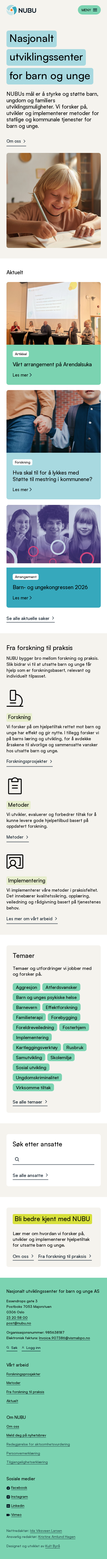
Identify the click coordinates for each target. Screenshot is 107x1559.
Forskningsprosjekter (27, 761)
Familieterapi (29, 1017)
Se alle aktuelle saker (28, 618)
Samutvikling (29, 1057)
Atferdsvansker (61, 987)
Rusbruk (74, 1047)
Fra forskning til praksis (62, 1256)
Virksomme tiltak (33, 1087)
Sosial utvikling (31, 1067)
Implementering (32, 1037)
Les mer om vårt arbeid (29, 918)
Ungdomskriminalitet (37, 1077)
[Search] (17, 1159)
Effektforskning (61, 1007)
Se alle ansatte (28, 1175)
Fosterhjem (74, 1027)
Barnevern (26, 1007)
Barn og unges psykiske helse (46, 997)
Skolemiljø (61, 1057)
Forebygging (64, 1017)
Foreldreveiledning (35, 1027)
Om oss (13, 141)
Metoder (15, 837)
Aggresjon (26, 987)
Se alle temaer (27, 1102)
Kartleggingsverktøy (37, 1047)
